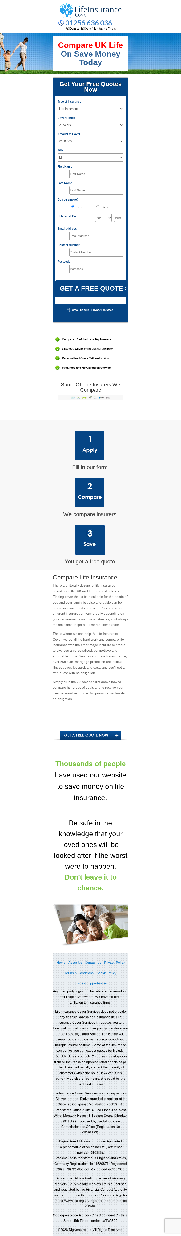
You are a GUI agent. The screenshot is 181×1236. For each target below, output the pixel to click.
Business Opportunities (90, 983)
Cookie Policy (106, 973)
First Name (65, 166)
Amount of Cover (69, 134)
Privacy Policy (114, 962)
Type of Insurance (69, 101)
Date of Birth (69, 216)
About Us (75, 962)
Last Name (65, 183)
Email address (67, 228)
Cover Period (66, 118)
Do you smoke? (68, 199)
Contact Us (93, 962)
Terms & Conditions (79, 973)
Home (61, 962)
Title (60, 150)
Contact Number (69, 245)
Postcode (64, 261)
